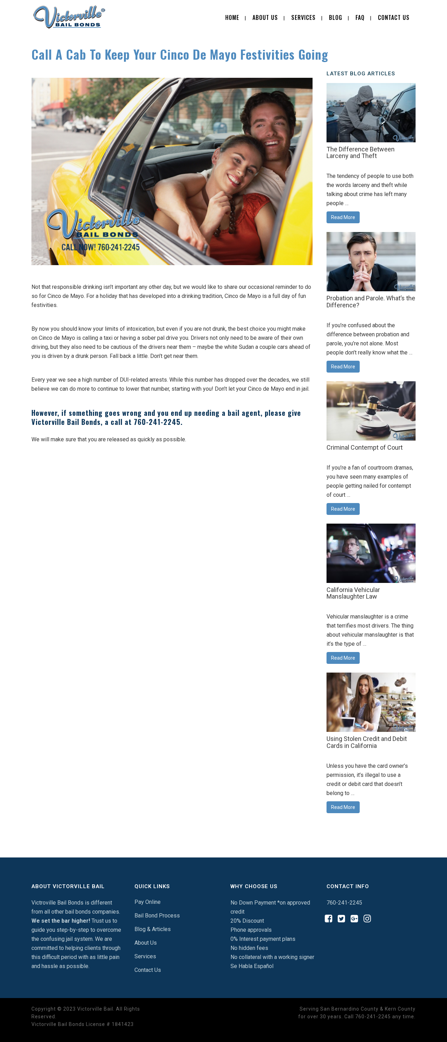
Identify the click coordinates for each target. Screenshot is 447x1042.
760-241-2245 (157, 422)
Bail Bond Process (157, 915)
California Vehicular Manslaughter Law (353, 593)
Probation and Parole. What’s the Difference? (371, 301)
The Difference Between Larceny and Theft (361, 152)
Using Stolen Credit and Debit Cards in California (367, 742)
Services (145, 956)
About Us (145, 942)
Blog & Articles (152, 929)
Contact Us (147, 970)
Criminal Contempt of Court (365, 447)
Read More (343, 217)
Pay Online (147, 902)
